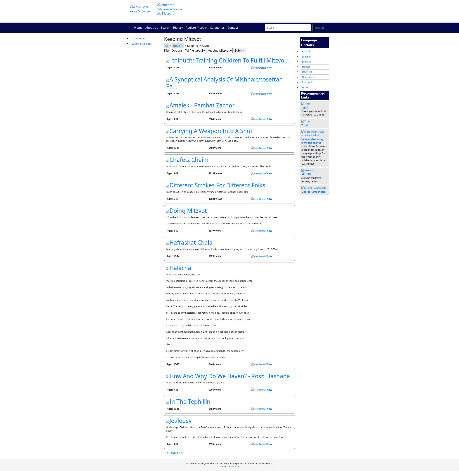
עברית (305, 87)
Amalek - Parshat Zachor (202, 105)
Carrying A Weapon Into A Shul (210, 131)
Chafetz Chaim (189, 160)
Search (165, 28)
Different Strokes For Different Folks (217, 185)
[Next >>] (177, 453)
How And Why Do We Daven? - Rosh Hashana (229, 376)
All (166, 46)
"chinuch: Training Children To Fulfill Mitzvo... (229, 60)
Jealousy (180, 420)
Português (307, 82)
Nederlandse (309, 77)
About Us (151, 28)
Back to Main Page (142, 43)
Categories (217, 28)
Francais (306, 51)
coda (229, 466)
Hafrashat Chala (190, 242)
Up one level (138, 38)
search (319, 28)
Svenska (306, 61)
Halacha (180, 268)
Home (138, 28)
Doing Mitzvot (188, 210)
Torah (304, 107)
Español (306, 56)
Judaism (177, 46)
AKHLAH (306, 174)
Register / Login (196, 28)
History (178, 28)
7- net (304, 125)
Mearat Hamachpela (313, 191)
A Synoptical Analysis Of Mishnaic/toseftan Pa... (224, 82)
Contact (233, 28)
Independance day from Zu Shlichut (312, 141)
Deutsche (307, 71)
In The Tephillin (189, 401)
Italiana (306, 66)
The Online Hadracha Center (263, 11)
